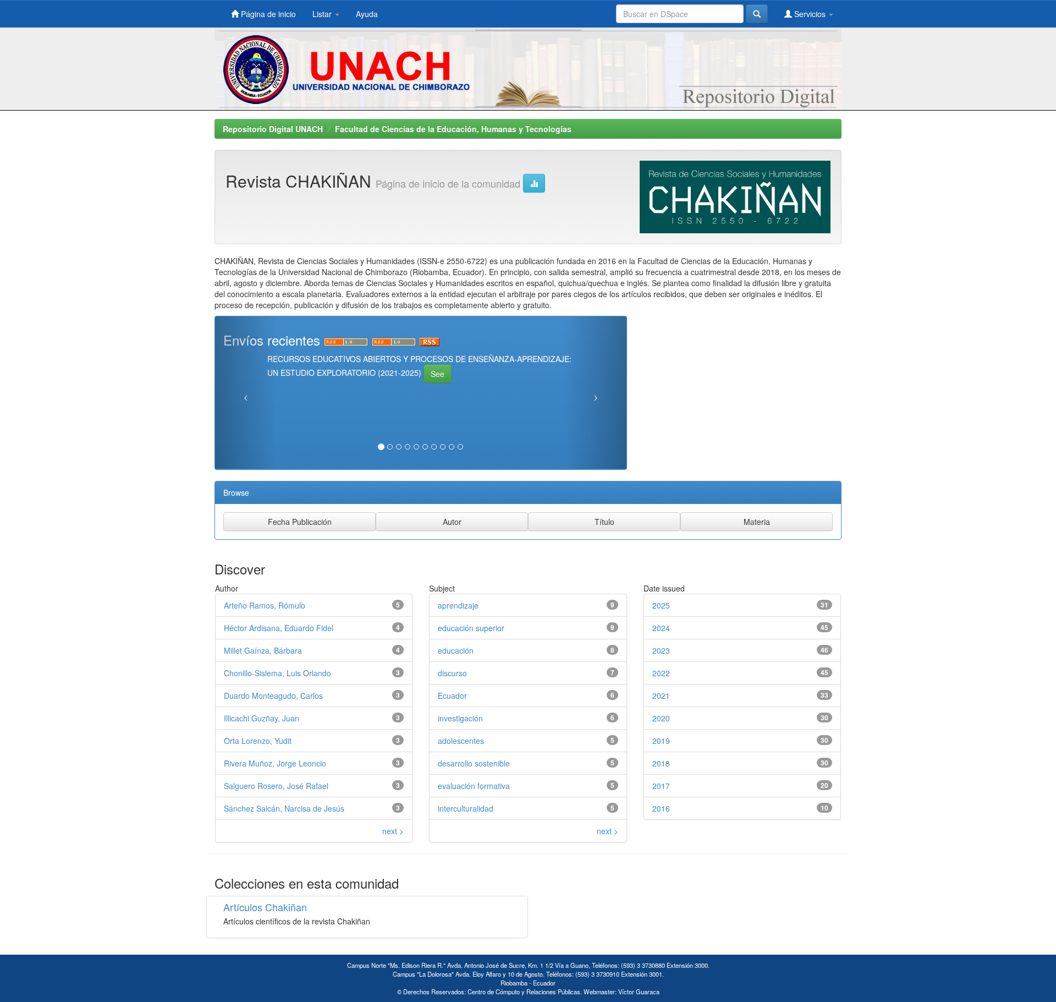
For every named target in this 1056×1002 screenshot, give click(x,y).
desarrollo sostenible (474, 763)
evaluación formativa (474, 785)
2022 (661, 672)
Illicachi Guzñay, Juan (261, 718)
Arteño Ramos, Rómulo (264, 605)
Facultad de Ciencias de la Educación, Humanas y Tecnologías (453, 128)
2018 (661, 763)
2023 (661, 650)
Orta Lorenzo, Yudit (258, 740)
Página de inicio (267, 13)
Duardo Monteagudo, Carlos (273, 695)
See (437, 373)
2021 (661, 695)
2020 (661, 718)
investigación (460, 718)
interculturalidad (465, 808)
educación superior (471, 627)
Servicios (810, 13)
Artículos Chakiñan (265, 907)
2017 (661, 785)
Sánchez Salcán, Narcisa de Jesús (284, 808)
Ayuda (367, 13)
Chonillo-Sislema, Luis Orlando (277, 672)
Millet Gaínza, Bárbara (263, 650)
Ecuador (452, 695)
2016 (661, 808)
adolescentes (461, 740)
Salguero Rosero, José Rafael (276, 785)
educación (456, 650)
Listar (323, 13)
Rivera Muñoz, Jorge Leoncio (275, 763)
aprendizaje (458, 605)
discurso (452, 672)
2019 (661, 740)
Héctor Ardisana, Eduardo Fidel (278, 627)
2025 (661, 605)
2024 (661, 627)
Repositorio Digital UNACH (273, 128)
